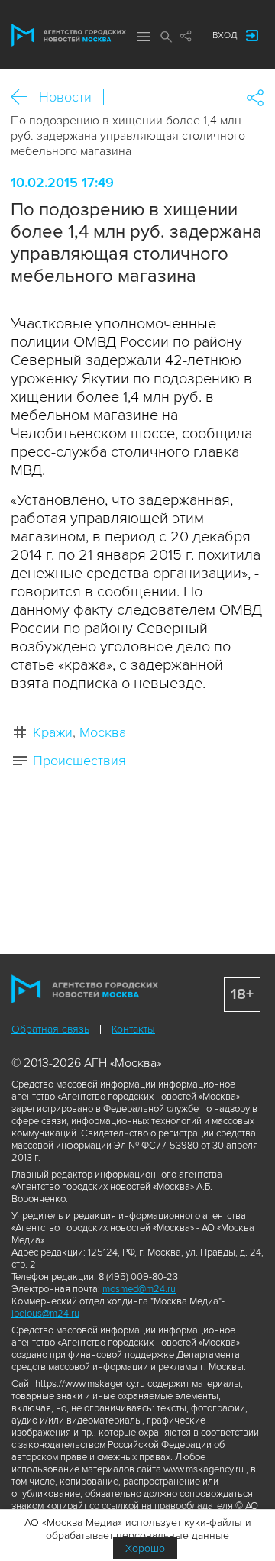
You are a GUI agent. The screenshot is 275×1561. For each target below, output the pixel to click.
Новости (65, 97)
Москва (102, 732)
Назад (25, 97)
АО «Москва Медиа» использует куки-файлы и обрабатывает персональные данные (137, 1529)
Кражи (53, 732)
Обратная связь (50, 1029)
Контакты (133, 1029)
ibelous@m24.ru (45, 1313)
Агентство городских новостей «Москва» (68, 35)
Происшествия (79, 760)
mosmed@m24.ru (139, 1289)
